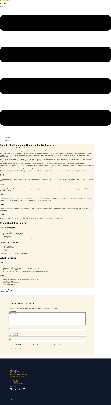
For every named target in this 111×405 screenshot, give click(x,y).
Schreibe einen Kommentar (7, 148)
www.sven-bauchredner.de (18, 376)
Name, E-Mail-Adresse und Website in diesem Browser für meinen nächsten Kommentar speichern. (39, 345)
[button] (55, 70)
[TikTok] (15, 389)
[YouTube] (24, 389)
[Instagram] (20, 389)
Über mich (15, 380)
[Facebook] (11, 389)
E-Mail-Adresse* (13, 333)
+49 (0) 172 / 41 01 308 (19, 372)
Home (14, 379)
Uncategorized (20, 148)
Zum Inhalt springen (5, 0)
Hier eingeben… (13, 311)
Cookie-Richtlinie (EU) (18, 383)
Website (11, 339)
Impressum (15, 382)
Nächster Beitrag (5, 291)
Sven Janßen (3, 3)
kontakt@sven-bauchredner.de (20, 374)
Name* (10, 328)
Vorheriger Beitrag (6, 290)
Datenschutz (7, 140)
